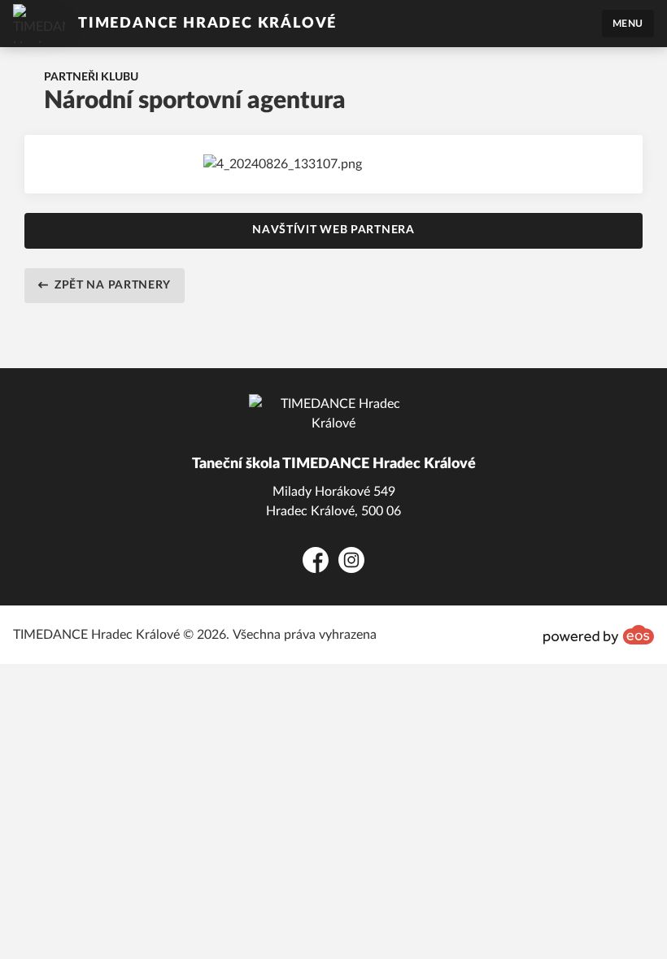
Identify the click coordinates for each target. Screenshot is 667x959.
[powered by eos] (598, 634)
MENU (628, 23)
